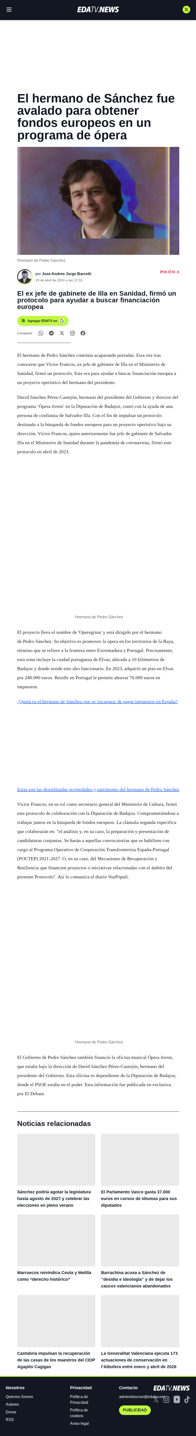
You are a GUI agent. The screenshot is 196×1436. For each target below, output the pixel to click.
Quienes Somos (19, 1397)
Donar (11, 1412)
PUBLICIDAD (135, 1410)
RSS (10, 1420)
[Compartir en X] (62, 333)
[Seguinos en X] (186, 9)
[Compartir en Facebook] (83, 333)
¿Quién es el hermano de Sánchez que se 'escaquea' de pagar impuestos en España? (97, 701)
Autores (12, 1404)
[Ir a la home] (98, 9)
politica (169, 272)
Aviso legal (79, 1423)
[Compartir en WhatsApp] (41, 333)
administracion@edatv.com (142, 1397)
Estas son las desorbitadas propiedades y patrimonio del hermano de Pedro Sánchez (98, 789)
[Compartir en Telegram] (51, 333)
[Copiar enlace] (72, 333)
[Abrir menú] (9, 9)
